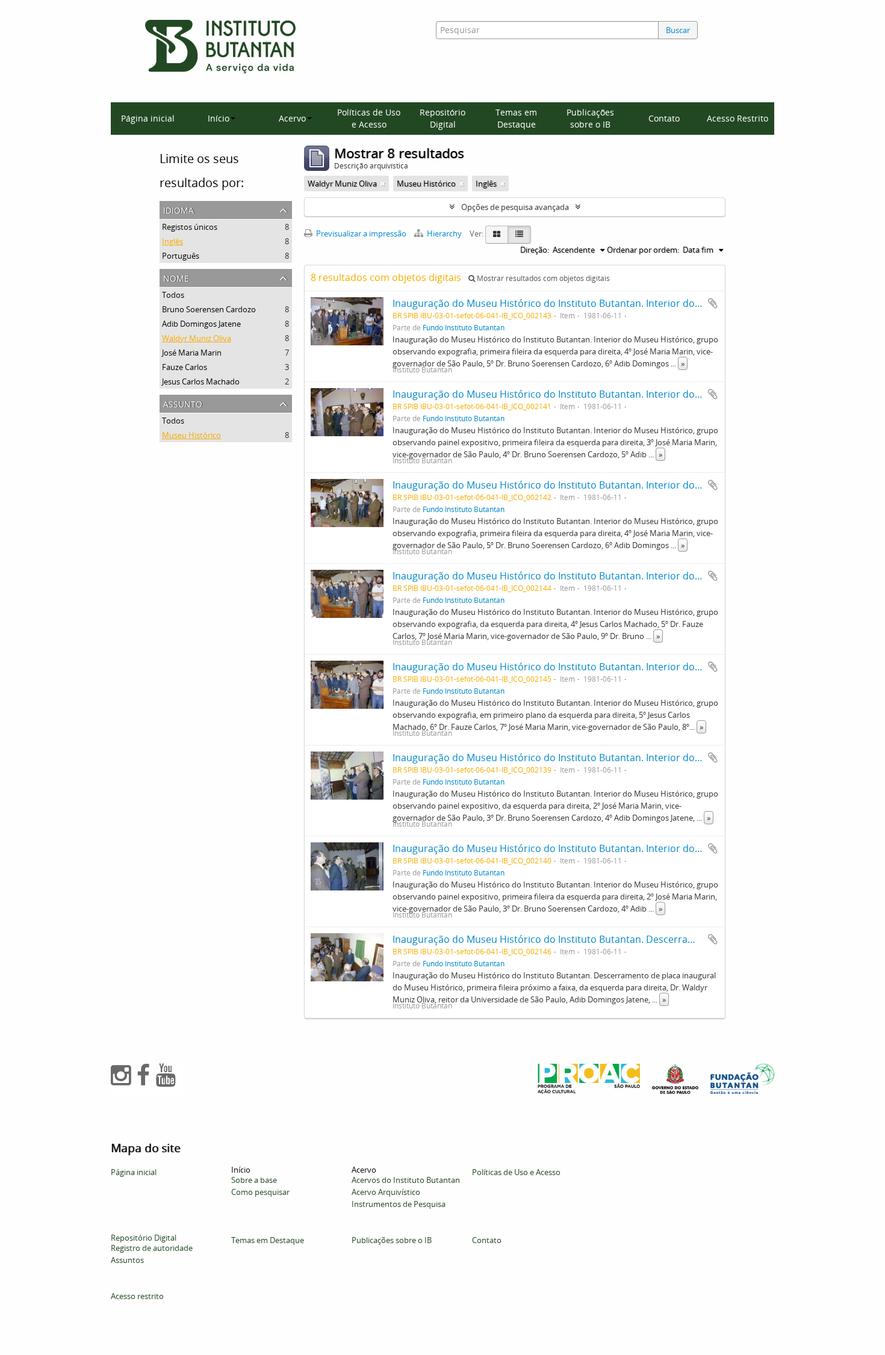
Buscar (678, 30)
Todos (173, 294)
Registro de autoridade (152, 1247)
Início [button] (218, 118)
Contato (664, 118)
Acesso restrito (137, 1296)
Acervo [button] (292, 118)
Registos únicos (189, 226)
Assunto (182, 403)
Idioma (178, 209)
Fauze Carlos (184, 367)
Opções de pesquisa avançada (515, 207)
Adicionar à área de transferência (713, 303)
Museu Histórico (191, 435)
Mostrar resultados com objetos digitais (542, 278)
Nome (176, 277)
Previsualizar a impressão (360, 233)
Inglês (172, 241)
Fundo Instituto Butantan (464, 327)
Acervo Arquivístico (386, 1192)
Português (180, 255)
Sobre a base (254, 1179)
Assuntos (127, 1260)
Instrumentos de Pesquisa (399, 1204)
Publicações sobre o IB (590, 118)
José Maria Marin (192, 352)
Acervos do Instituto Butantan (406, 1179)
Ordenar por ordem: (643, 249)
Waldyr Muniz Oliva (196, 338)
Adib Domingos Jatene (201, 323)
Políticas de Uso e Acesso (368, 118)
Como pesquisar (260, 1192)
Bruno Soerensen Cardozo (209, 309)
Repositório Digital (442, 118)
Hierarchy (444, 233)
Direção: (534, 249)
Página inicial (148, 118)
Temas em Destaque (516, 118)
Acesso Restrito (737, 118)
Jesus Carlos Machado (201, 381)
